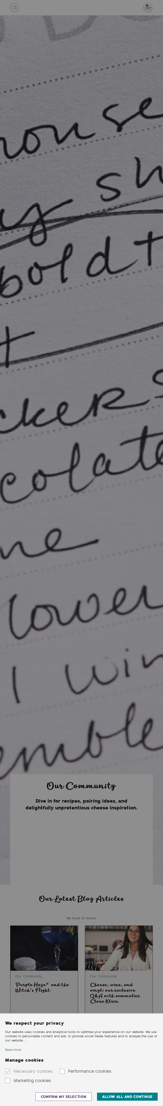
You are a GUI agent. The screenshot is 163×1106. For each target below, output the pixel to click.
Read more (13, 1050)
